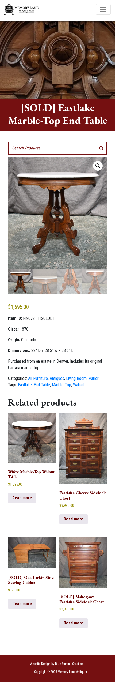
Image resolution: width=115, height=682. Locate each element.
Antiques (57, 378)
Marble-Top (61, 384)
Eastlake (25, 384)
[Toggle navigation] (103, 9)
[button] (98, 166)
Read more (22, 497)
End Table (42, 384)
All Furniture (38, 378)
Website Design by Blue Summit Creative (56, 664)
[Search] (101, 148)
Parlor (94, 378)
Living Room (76, 378)
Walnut (78, 384)
